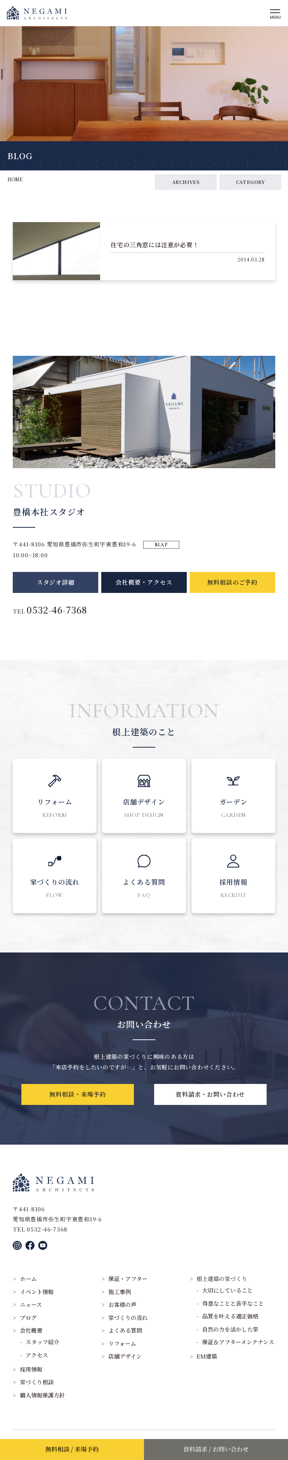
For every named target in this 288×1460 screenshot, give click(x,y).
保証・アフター (127, 1278)
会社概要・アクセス (144, 582)
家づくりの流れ (128, 1317)
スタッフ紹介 (42, 1342)
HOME (15, 179)
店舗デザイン (125, 1356)
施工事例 (119, 1292)
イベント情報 (37, 1292)
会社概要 (31, 1330)
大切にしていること (227, 1290)
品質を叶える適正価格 (230, 1316)
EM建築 (206, 1356)
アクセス (37, 1355)
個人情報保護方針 (42, 1395)
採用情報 (31, 1369)
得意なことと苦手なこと (233, 1303)
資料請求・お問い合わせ (210, 1094)
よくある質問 (125, 1330)
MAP (161, 544)
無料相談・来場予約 (78, 1094)
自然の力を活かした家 (230, 1329)
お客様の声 (122, 1304)
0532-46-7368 (57, 609)
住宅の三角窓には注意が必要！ (155, 244)
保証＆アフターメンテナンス (238, 1342)
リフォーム (122, 1343)
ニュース (31, 1304)
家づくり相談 (37, 1382)
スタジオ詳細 (56, 582)
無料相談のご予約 (232, 582)
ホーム (28, 1278)
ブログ (28, 1317)
